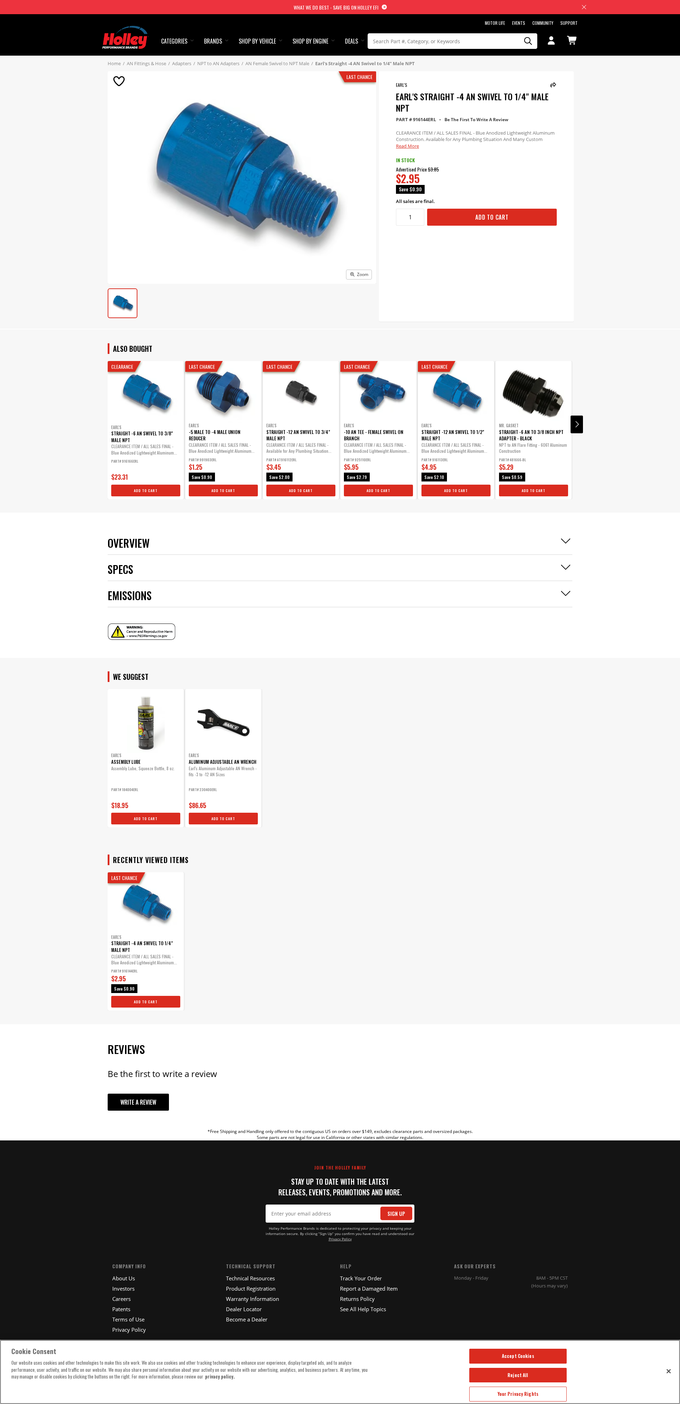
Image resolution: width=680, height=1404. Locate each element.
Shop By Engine (310, 41)
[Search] (528, 41)
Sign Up (396, 1213)
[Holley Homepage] (125, 31)
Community (542, 23)
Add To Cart (492, 217)
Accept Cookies (518, 1355)
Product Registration (251, 1288)
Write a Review (138, 1102)
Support (569, 23)
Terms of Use (128, 1319)
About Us (123, 1278)
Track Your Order (361, 1278)
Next (577, 424)
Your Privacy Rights (518, 1393)
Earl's (401, 85)
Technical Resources (250, 1278)
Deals (351, 41)
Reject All (518, 1374)
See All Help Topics (363, 1309)
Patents (121, 1309)
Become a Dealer (246, 1319)
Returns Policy (357, 1298)
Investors (123, 1288)
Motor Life (495, 23)
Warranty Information (252, 1298)
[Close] (668, 1371)
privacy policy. (220, 1376)
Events (518, 23)
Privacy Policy (340, 1239)
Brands (213, 41)
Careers (121, 1298)
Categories (174, 41)
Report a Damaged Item (369, 1288)
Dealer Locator (244, 1309)
